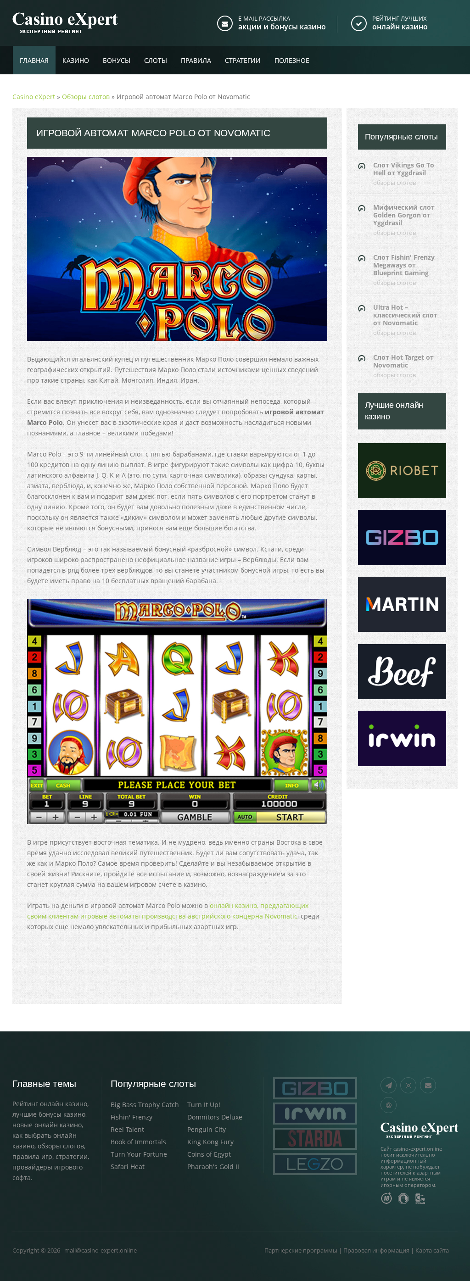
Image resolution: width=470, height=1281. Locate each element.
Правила (196, 60)
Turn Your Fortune (139, 1154)
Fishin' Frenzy (131, 1117)
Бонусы (116, 60)
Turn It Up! (203, 1104)
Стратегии (243, 60)
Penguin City (206, 1129)
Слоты (155, 60)
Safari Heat (128, 1166)
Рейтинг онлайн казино (49, 1103)
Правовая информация (376, 1250)
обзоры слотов (61, 1146)
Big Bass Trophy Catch (145, 1104)
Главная (34, 60)
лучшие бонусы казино (48, 1114)
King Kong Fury (210, 1141)
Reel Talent (127, 1129)
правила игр (32, 1156)
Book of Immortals (138, 1141)
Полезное (291, 60)
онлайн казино (400, 27)
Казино (75, 60)
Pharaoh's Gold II (213, 1166)
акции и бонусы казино (282, 27)
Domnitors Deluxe (214, 1117)
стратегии (72, 1156)
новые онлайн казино (47, 1124)
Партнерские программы (300, 1250)
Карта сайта (432, 1250)
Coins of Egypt (209, 1154)
